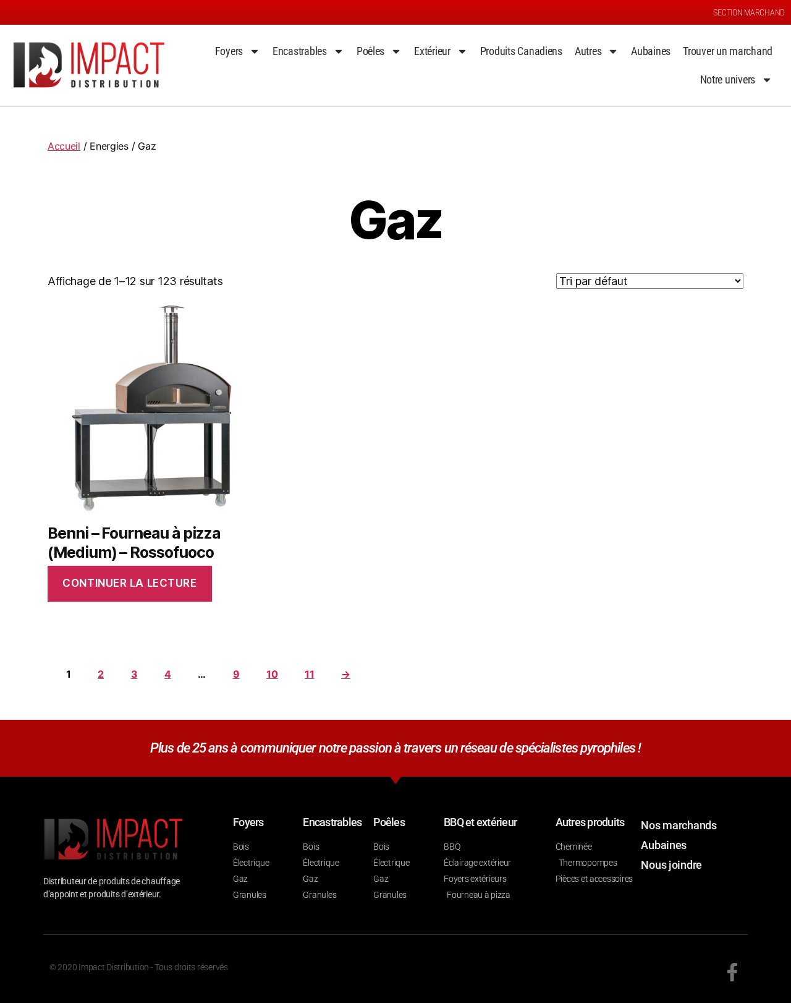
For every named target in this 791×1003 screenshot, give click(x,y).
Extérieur (432, 51)
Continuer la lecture (129, 583)
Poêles (370, 51)
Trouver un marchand (727, 51)
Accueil (64, 146)
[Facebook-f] (732, 972)
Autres (588, 51)
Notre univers (728, 79)
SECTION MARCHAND (749, 12)
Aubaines (650, 51)
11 (309, 674)
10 (271, 674)
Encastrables (300, 51)
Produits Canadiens (521, 51)
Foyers (229, 51)
